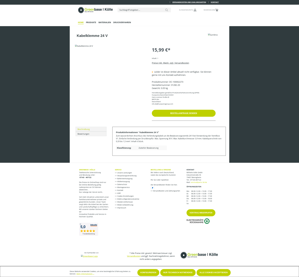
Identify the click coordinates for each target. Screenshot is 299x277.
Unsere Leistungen (124, 173)
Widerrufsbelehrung (125, 205)
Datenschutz (122, 184)
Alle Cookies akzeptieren (214, 272)
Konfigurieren (148, 272)
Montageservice (123, 187)
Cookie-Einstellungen (125, 196)
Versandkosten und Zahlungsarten (189, 2)
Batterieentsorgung (124, 178)
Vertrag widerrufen (201, 213)
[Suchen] (166, 10)
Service (118, 170)
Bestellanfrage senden (183, 113)
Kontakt (215, 2)
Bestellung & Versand (161, 170)
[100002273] (111, 70)
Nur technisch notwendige (178, 272)
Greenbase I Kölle (87, 170)
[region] (111, 70)
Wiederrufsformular (125, 202)
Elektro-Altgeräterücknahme (128, 199)
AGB (119, 193)
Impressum (121, 208)
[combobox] (140, 10)
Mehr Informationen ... (85, 274)
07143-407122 (195, 180)
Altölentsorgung (123, 181)
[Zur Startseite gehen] (95, 9)
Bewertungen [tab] (83, 134)
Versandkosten (134, 256)
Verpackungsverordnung (127, 176)
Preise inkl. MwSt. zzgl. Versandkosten (170, 63)
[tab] (91, 129)
